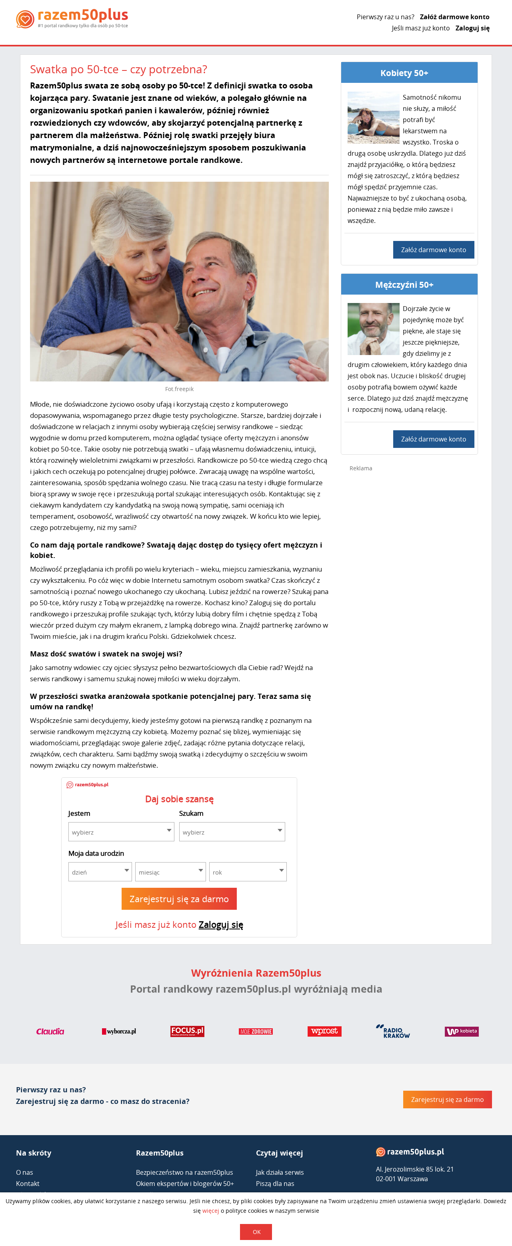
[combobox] (121, 831)
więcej (210, 1210)
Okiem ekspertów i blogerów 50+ (185, 1183)
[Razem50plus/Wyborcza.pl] (119, 1033)
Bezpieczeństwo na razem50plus (184, 1172)
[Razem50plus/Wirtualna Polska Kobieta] (462, 1033)
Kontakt (28, 1183)
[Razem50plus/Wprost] (325, 1033)
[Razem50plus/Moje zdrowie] (256, 1033)
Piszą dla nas (275, 1183)
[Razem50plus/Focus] (187, 1033)
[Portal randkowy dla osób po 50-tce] (72, 18)
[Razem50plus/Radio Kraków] (393, 1033)
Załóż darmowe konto (455, 16)
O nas (24, 1172)
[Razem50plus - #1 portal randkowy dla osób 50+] (410, 1153)
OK (257, 1232)
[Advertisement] (410, 605)
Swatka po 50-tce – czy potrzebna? (118, 68)
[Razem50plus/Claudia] (50, 1033)
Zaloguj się (473, 28)
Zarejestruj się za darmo (179, 899)
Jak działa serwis (280, 1172)
